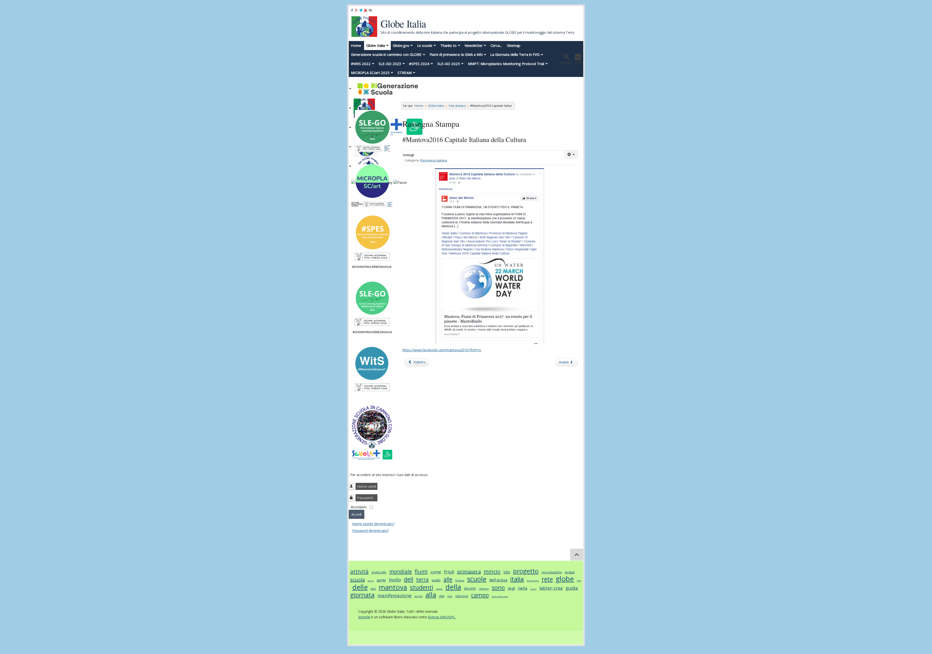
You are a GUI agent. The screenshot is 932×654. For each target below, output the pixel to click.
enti (449, 596)
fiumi (421, 571)
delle (360, 587)
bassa (371, 580)
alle (447, 579)
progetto (526, 571)
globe (565, 578)
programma (533, 580)
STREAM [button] (405, 72)
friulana (459, 580)
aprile (381, 580)
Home (356, 45)
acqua (569, 572)
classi (533, 588)
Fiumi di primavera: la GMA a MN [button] (456, 54)
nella (522, 588)
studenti (421, 587)
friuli (449, 572)
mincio (492, 571)
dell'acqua (498, 580)
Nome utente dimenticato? (373, 523)
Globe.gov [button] (401, 45)
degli (511, 588)
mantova (393, 587)
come (436, 572)
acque (439, 588)
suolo (436, 580)
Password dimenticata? (370, 530)
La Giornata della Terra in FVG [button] (515, 54)
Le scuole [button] (424, 45)
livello (395, 580)
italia (517, 579)
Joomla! (364, 617)
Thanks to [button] (448, 45)
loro (579, 580)
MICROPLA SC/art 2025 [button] (370, 72)
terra (422, 579)
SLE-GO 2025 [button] (448, 63)
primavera (469, 571)
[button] (566, 59)
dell (408, 579)
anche (419, 596)
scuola (357, 579)
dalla (373, 588)
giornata (362, 594)
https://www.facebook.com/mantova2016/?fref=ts (441, 350)
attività (359, 571)
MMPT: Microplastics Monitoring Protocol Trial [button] (506, 63)
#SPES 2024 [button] (419, 63)
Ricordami (358, 507)
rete (547, 579)
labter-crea (551, 588)
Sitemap (513, 45)
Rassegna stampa (433, 160)
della (453, 587)
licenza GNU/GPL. (442, 617)
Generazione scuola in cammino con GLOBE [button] (386, 54)
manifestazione (394, 595)
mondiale (400, 571)
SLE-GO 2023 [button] (390, 63)
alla (430, 594)
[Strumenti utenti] (571, 154)
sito (506, 572)
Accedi (356, 514)
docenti (470, 588)
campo (480, 595)
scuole (476, 578)
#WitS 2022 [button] (361, 63)
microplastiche (551, 572)
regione (484, 588)
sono (498, 587)
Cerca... (496, 45)
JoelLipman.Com (500, 596)
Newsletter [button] (474, 45)
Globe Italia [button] (375, 45)
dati (441, 596)
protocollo (379, 572)
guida (572, 588)
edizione (461, 596)
